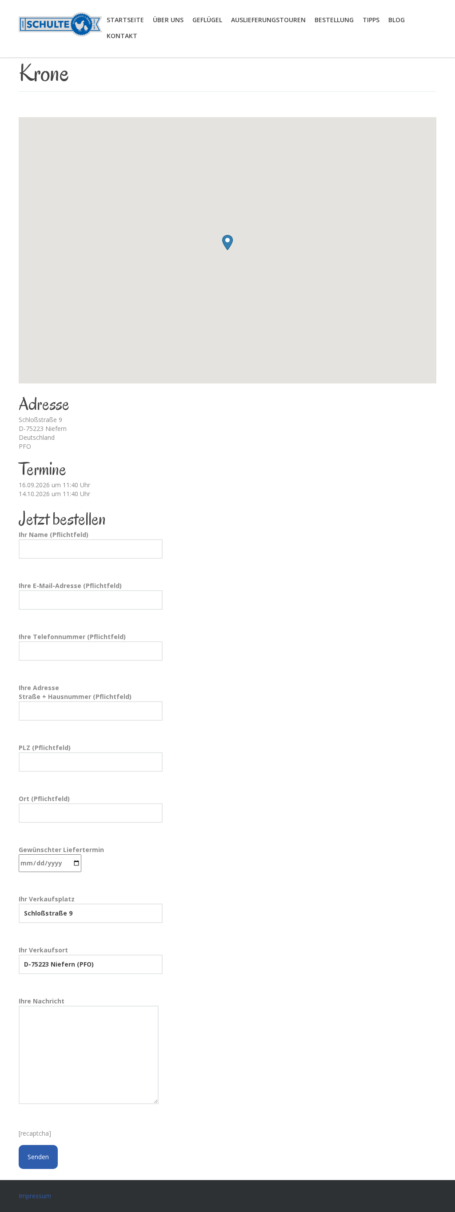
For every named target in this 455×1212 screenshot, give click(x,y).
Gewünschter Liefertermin (61, 849)
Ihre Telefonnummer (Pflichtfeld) (72, 636)
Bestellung (334, 20)
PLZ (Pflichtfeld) (45, 747)
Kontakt (122, 36)
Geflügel (207, 20)
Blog (396, 20)
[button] (227, 242)
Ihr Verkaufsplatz (47, 899)
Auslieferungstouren (268, 20)
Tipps (371, 20)
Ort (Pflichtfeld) (44, 798)
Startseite (125, 20)
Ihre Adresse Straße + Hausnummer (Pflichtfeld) (75, 692)
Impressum (35, 1196)
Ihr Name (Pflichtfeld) (53, 534)
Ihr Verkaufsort (43, 950)
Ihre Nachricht (41, 1001)
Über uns (168, 20)
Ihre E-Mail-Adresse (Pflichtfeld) (70, 585)
